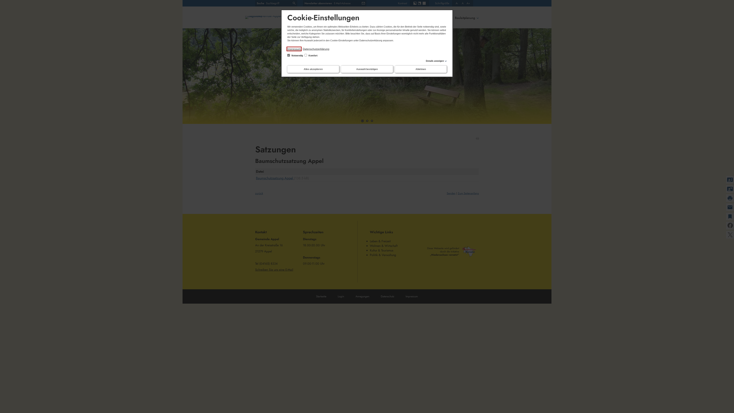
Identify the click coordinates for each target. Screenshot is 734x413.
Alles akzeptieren (313, 69)
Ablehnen (421, 69)
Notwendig (297, 55)
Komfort (312, 55)
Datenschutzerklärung (316, 48)
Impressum (294, 48)
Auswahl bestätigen (367, 69)
